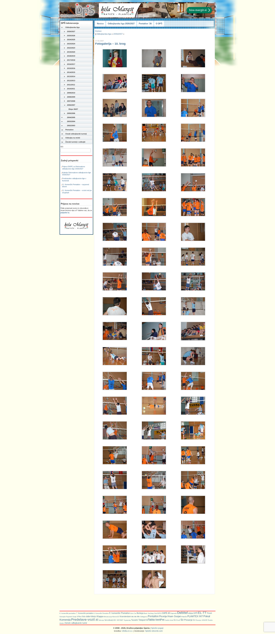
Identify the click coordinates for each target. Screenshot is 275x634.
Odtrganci (143, 616)
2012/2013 (71, 81)
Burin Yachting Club (150, 613)
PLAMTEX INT (195, 616)
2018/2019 (71, 56)
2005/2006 (71, 113)
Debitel (182, 612)
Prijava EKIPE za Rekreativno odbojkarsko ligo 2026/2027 (73, 168)
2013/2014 (71, 76)
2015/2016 (71, 68)
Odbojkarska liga (72, 27)
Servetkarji (108, 620)
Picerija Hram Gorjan (170, 616)
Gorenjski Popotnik (66, 616)
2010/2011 (71, 89)
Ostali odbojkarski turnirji (76, 134)
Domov (98, 31)
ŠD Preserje (186, 620)
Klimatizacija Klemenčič (111, 616)
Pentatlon (69, 130)
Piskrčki (184, 616)
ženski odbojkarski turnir (76, 623)
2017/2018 (71, 60)
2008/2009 (71, 97)
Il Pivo (79, 616)
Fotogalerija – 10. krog (110, 43)
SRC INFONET (118, 620)
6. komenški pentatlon (68, 613)
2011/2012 (71, 85)
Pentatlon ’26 (145, 23)
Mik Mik (134, 616)
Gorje (74, 616)
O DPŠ (159, 23)
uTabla (150, 619)
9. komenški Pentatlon (119, 613)
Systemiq (127, 620)
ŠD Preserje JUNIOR (200, 620)
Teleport (142, 620)
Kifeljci (93, 616)
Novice (100, 23)
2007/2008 (71, 101)
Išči (61, 147)
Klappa (100, 616)
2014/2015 (71, 72)
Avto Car (133, 613)
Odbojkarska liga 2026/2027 (121, 23)
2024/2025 (71, 40)
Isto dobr (86, 616)
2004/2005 (71, 117)
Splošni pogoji (157, 628)
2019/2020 (71, 52)
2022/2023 (71, 48)
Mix (138, 616)
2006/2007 (71, 105)
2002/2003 (71, 125)
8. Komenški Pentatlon (101, 613)
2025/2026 (71, 36)
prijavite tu (64, 213)
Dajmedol (173, 613)
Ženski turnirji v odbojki (75, 142)
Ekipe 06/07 (73, 109)
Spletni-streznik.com (154, 631)
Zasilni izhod (169, 620)
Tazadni (134, 620)
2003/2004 (71, 121)
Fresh (209, 613)
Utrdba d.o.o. (127, 631)
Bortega (140, 613)
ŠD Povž (177, 620)
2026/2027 (71, 31)
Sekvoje (101, 620)
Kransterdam (125, 616)
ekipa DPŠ (192, 613)
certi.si (166, 612)
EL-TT (202, 612)
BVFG (159, 613)
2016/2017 (71, 64)
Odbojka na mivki (72, 138)
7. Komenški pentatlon (84, 613)
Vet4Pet (159, 619)
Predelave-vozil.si (84, 619)
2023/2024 (71, 44)
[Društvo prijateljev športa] (78, 10)
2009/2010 (71, 93)
